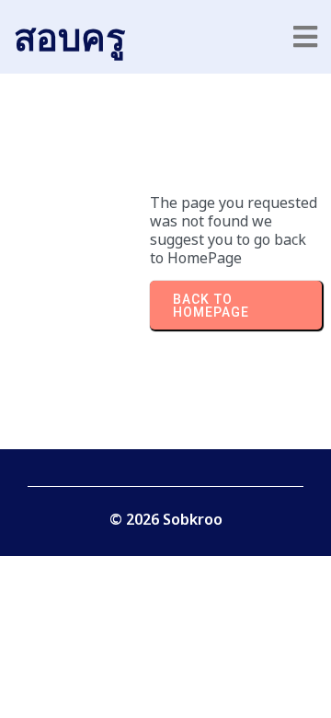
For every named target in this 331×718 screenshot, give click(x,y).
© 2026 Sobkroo (166, 519)
